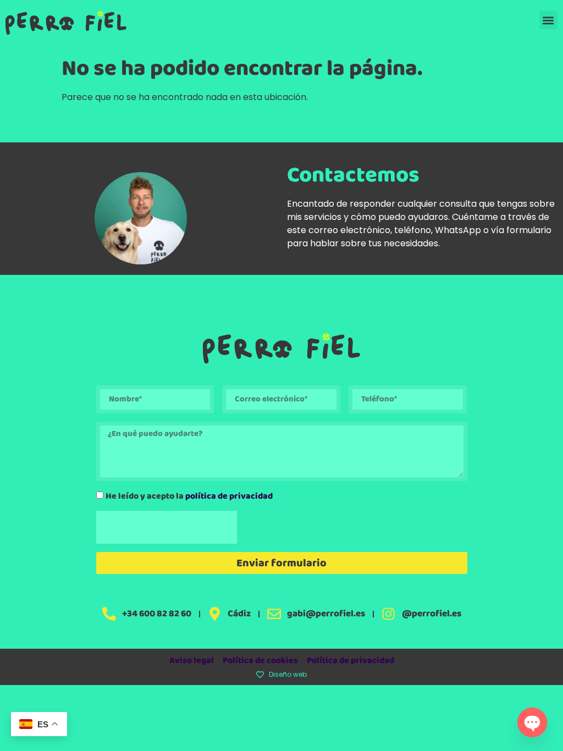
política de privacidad (229, 496)
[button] (548, 20)
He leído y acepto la (189, 496)
